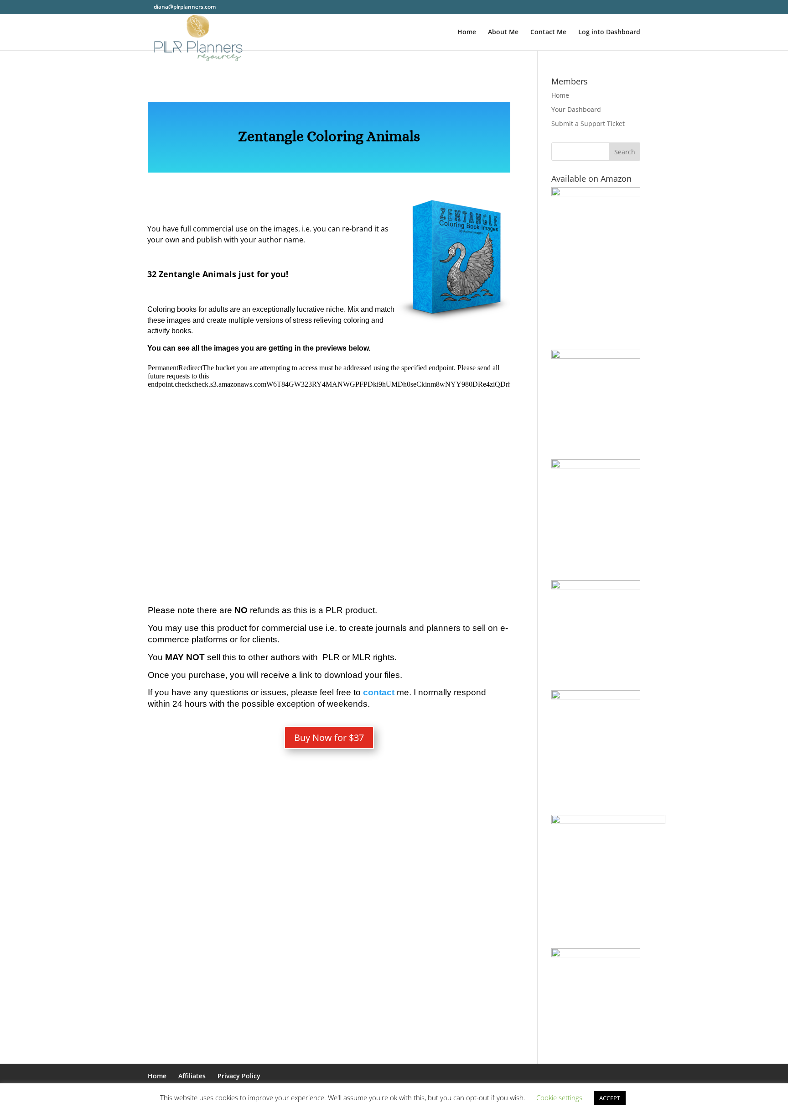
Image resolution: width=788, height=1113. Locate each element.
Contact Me (548, 32)
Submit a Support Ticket (588, 123)
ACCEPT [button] (609, 1098)
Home (466, 32)
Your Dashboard (576, 109)
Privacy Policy (239, 1075)
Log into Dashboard (609, 32)
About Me (503, 32)
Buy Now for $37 (329, 737)
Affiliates (192, 1075)
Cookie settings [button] (559, 1097)
